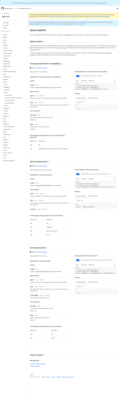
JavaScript (84, 80)
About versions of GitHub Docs (50, 24)
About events (36, 41)
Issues (5, 84)
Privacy (49, 377)
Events (6, 92)
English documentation (101, 3)
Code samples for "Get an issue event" (87, 169)
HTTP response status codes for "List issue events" (46, 326)
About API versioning (79, 24)
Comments (7, 90)
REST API (6, 17)
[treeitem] (14, 22)
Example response (81, 98)
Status (53, 377)
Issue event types (61, 47)
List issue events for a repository (45, 63)
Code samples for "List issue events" (86, 256)
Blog (72, 377)
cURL (77, 80)
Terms (43, 377)
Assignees (6, 87)
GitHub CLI (91, 80)
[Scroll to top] (116, 399)
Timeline (6, 111)
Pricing (58, 377)
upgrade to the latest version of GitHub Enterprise (63, 16)
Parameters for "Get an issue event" (41, 175)
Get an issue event (38, 161)
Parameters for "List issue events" (40, 261)
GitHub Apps (43, 68)
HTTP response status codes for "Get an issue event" (46, 215)
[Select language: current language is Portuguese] (117, 8)
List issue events (38, 248)
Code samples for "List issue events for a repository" (91, 71)
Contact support (36, 366)
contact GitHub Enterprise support (100, 16)
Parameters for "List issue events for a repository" (45, 77)
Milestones (7, 108)
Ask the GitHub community (39, 363)
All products (6, 13)
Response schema (93, 98)
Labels (5, 105)
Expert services (66, 377)
